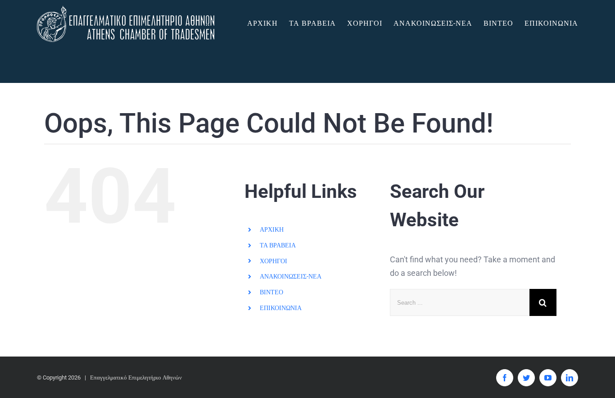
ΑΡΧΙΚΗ (272, 229)
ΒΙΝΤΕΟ (271, 292)
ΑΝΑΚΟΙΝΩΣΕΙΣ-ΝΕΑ (290, 276)
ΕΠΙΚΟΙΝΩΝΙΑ (281, 307)
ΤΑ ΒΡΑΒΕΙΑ (278, 245)
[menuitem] (268, 23)
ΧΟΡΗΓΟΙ (273, 261)
